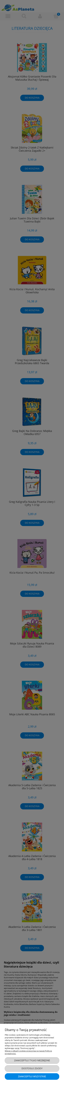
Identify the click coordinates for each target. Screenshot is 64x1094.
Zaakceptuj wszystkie (32, 1076)
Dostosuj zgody (32, 1068)
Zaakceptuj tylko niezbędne (32, 1060)
